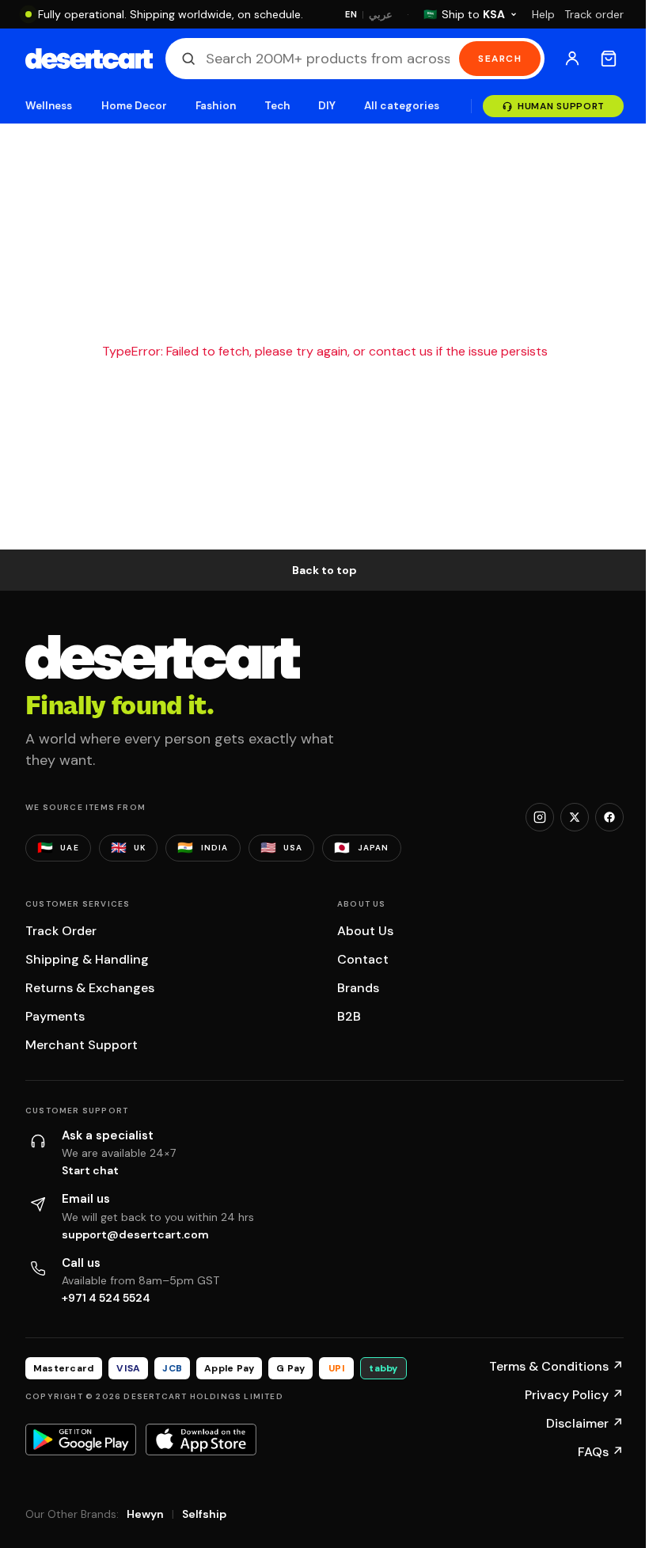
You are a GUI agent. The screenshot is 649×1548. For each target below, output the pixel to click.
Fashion (215, 105)
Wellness (49, 105)
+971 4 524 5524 (106, 1298)
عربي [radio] (381, 14)
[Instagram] (540, 817)
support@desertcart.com (135, 1234)
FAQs (601, 1451)
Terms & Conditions (556, 1366)
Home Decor (134, 105)
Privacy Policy (574, 1394)
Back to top (324, 570)
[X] (574, 817)
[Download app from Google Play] (80, 1439)
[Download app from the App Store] (201, 1439)
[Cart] (609, 58)
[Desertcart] (89, 58)
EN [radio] (351, 14)
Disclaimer (585, 1423)
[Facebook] (609, 817)
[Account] (572, 58)
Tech (277, 105)
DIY (327, 105)
